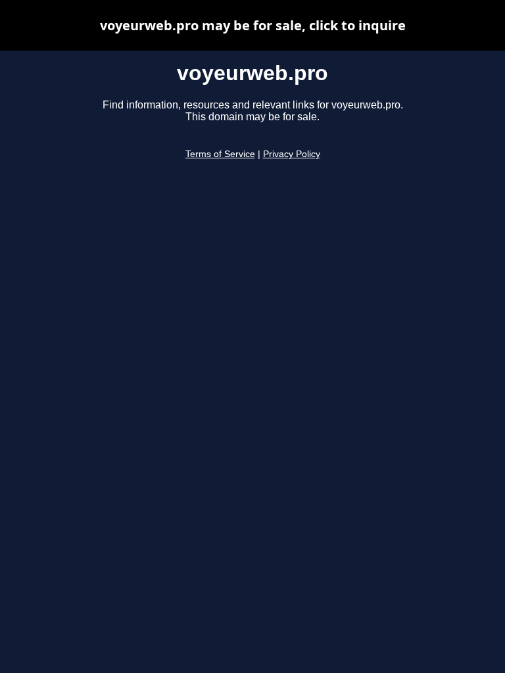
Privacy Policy (291, 154)
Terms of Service (220, 154)
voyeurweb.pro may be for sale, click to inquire (253, 25)
